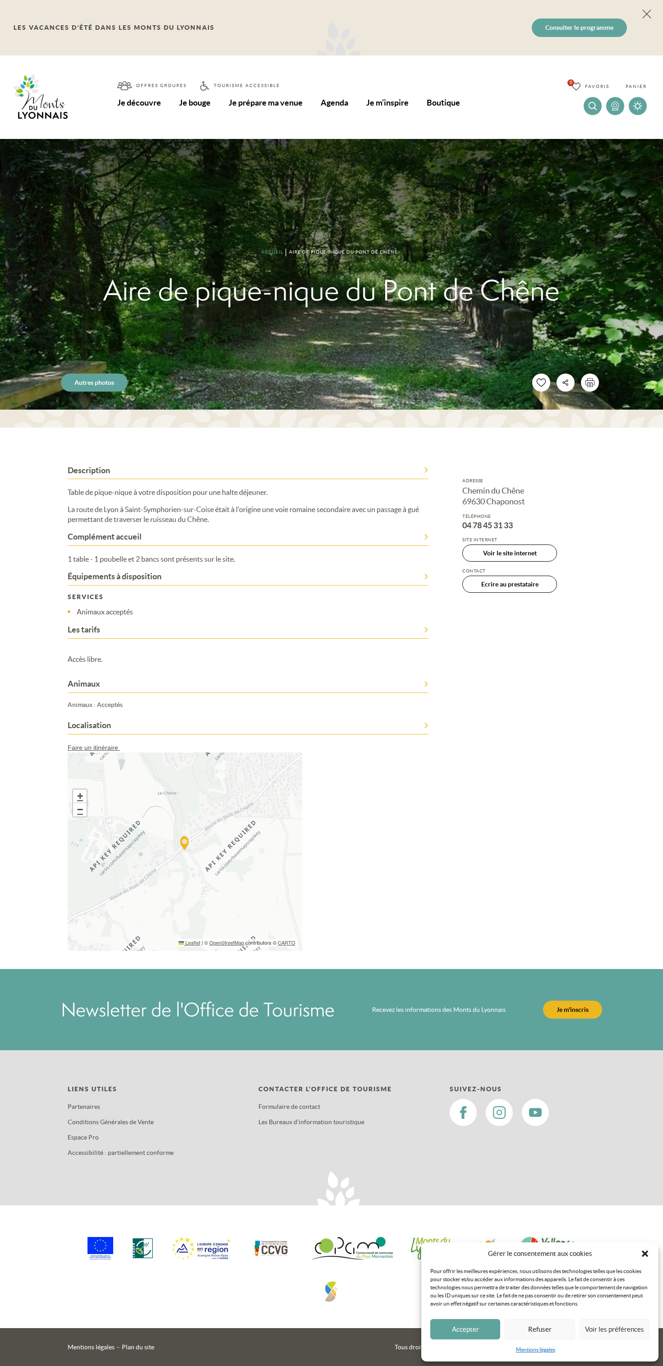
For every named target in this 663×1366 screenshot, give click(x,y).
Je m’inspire (387, 102)
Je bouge (195, 102)
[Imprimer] (590, 383)
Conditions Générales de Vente (111, 1122)
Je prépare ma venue (266, 102)
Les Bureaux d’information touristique (311, 1122)
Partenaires (84, 1106)
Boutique (443, 102)
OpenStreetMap (226, 942)
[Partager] (566, 383)
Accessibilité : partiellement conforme (121, 1152)
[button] (644, 1253)
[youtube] (535, 1112)
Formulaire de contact (289, 1106)
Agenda (334, 102)
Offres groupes (161, 85)
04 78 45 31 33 (487, 525)
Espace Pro (83, 1137)
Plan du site (138, 1347)
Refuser (540, 1329)
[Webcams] (615, 106)
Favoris (597, 86)
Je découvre (139, 102)
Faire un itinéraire (94, 747)
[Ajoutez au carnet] (541, 383)
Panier (636, 86)
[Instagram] (499, 1112)
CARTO (286, 942)
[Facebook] (463, 1112)
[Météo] (638, 106)
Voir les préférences (614, 1329)
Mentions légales (535, 1349)
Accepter (465, 1329)
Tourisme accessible (247, 85)
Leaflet (192, 942)
